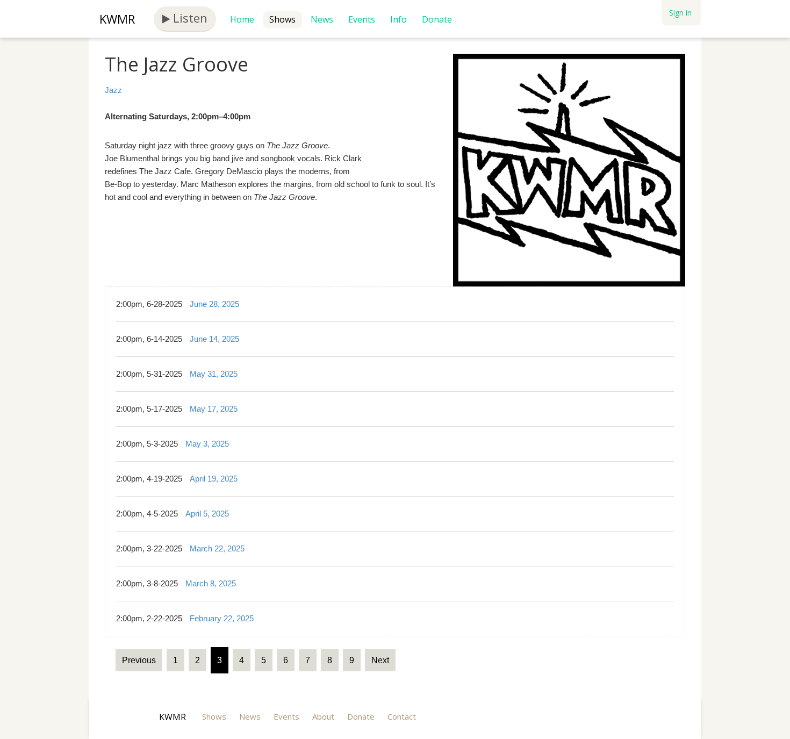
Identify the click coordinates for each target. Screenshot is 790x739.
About (323, 716)
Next (380, 660)
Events (361, 19)
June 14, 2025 (214, 338)
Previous (139, 660)
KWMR (117, 19)
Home (242, 19)
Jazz (113, 90)
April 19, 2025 (214, 478)
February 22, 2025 (222, 618)
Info (398, 19)
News (322, 19)
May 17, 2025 (214, 408)
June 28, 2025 (214, 303)
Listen (188, 18)
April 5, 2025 (207, 513)
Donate (437, 19)
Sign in (680, 13)
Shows (282, 19)
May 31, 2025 (214, 373)
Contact (401, 716)
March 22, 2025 (217, 548)
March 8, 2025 (210, 583)
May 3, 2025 (207, 443)
